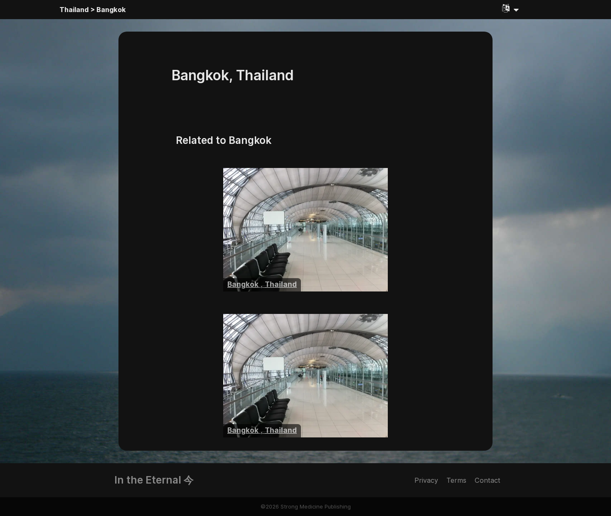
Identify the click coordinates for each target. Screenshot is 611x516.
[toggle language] (510, 8)
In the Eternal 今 (154, 480)
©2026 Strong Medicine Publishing (306, 506)
